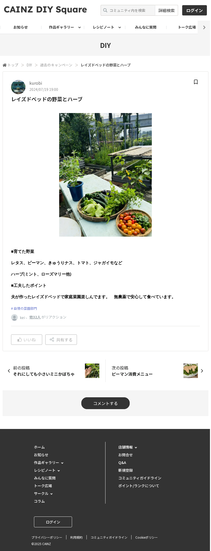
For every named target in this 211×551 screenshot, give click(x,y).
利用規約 (76, 537)
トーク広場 (187, 27)
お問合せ (125, 454)
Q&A (122, 462)
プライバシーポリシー (46, 537)
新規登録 (125, 470)
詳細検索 (166, 10)
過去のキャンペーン (56, 64)
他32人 (35, 317)
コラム (39, 501)
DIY (29, 64)
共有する (64, 340)
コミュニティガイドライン (139, 477)
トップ (12, 64)
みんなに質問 (145, 27)
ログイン (194, 10)
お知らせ (20, 27)
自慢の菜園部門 (25, 308)
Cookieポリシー (146, 537)
